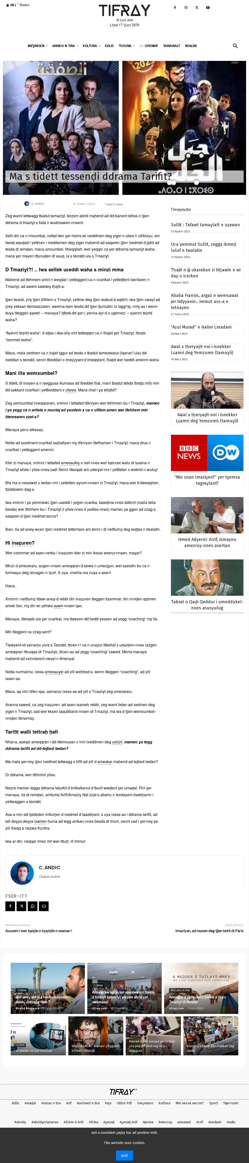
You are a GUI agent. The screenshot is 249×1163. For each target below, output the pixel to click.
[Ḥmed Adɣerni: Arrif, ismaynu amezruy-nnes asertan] (207, 515)
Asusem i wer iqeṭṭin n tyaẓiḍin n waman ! (38, 930)
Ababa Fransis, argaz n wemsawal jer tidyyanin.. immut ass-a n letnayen (204, 301)
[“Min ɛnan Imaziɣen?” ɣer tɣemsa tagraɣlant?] (207, 453)
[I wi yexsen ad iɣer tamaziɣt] (38, 1035)
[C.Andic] (27, 203)
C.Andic (37, 204)
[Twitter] (197, 8)
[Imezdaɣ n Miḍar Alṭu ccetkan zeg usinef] (211, 1035)
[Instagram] (186, 8)
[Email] (44, 906)
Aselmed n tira (180, 990)
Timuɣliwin (114, 204)
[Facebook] (175, 8)
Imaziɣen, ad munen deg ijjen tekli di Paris (209, 930)
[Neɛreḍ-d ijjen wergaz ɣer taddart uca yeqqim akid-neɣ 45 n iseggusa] (153, 1035)
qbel (124, 1156)
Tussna (21, 990)
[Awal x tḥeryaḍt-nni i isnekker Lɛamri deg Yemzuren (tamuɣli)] (207, 390)
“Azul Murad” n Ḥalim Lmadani (201, 327)
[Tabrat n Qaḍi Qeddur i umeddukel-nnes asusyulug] (207, 577)
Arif (190, 1040)
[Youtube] (208, 8)
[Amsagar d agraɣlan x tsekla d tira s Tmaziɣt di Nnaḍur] (201, 988)
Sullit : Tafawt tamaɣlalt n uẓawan (205, 224)
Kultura (135, 1036)
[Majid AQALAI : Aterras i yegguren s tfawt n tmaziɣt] (96, 1035)
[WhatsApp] (32, 906)
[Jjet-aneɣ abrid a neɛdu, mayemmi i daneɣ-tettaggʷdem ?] (48, 988)
